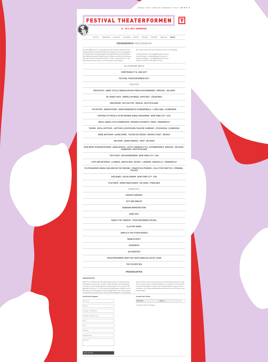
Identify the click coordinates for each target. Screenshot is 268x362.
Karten (136, 37)
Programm (106, 37)
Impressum (141, 8)
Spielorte (116, 37)
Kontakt (148, 8)
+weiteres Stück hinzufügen (145, 305)
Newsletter (156, 8)
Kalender (126, 37)
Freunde (145, 37)
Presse (172, 37)
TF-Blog (175, 8)
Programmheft (167, 8)
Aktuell (96, 37)
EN (189, 8)
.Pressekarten (142, 43)
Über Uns (163, 37)
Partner (154, 37)
